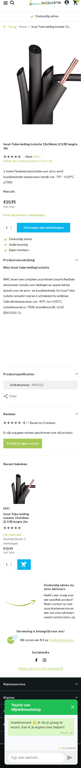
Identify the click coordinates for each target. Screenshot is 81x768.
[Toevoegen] (24, 564)
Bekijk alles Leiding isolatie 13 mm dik (27, 161)
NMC (37, 156)
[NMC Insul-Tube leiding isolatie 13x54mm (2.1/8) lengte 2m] (20, 489)
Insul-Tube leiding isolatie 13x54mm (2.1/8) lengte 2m (16, 517)
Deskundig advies (20, 239)
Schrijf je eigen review (23, 443)
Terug (12, 26)
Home (23, 26)
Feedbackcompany (61, 640)
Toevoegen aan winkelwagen (43, 227)
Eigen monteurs (19, 250)
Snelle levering (18, 244)
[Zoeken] (11, 2)
